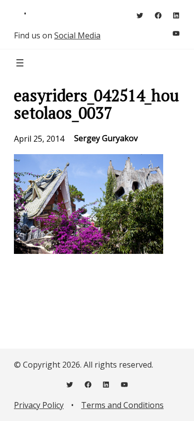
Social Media (77, 35)
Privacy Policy (39, 405)
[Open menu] (20, 63)
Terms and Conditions (122, 405)
